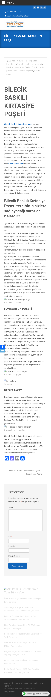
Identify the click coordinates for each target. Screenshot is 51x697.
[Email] (2, 350)
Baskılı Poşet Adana (35, 474)
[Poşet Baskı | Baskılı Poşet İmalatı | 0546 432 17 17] (13, 23)
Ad (10, 536)
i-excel (30, 689)
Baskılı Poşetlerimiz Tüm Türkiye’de (21, 590)
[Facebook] (2, 347)
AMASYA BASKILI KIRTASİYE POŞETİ (23, 470)
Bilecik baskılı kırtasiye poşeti (30, 64)
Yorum (12, 507)
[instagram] (41, 8)
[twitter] (38, 8)
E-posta (12, 546)
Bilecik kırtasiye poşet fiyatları (18, 67)
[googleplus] (44, 8)
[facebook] (34, 8)
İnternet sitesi (14, 556)
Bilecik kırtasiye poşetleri (23, 70)
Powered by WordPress (13, 689)
